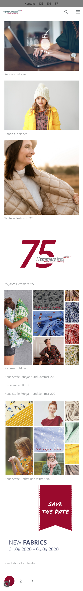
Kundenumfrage (15, 74)
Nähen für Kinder (15, 134)
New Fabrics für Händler (20, 563)
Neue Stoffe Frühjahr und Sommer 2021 (30, 377)
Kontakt (30, 3)
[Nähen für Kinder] (41, 83)
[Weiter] (32, 581)
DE (41, 3)
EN (49, 3)
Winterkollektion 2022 (18, 218)
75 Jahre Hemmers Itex (19, 284)
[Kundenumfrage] (41, 24)
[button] (66, 12)
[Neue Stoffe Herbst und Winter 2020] (41, 402)
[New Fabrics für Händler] (41, 488)
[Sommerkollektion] (41, 293)
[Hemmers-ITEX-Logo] (12, 12)
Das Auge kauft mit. (17, 385)
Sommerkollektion (16, 368)
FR (56, 3)
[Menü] (78, 12)
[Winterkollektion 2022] (41, 143)
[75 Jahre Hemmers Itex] (41, 227)
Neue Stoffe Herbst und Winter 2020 (28, 479)
